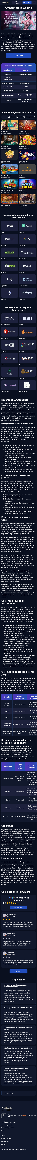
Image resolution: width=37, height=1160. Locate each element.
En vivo (12, 117)
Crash (20, 117)
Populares (4, 117)
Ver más (18, 971)
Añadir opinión (18, 907)
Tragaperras (29, 117)
